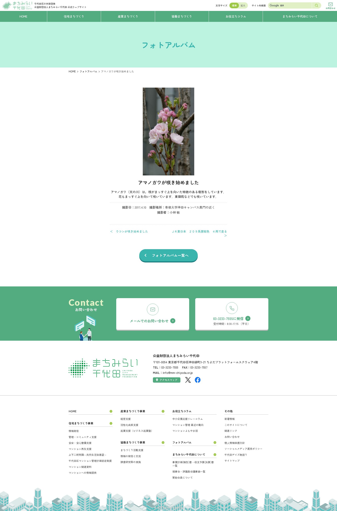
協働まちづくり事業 (133, 442)
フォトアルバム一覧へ (170, 255)
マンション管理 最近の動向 (188, 425)
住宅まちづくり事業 (81, 423)
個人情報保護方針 (234, 443)
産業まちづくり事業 (133, 411)
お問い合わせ (232, 437)
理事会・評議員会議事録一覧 (188, 471)
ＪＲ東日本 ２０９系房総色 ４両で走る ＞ (199, 233)
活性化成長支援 (129, 425)
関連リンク (230, 431)
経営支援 (126, 419)
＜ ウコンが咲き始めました (129, 231)
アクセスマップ (168, 380)
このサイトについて (235, 425)
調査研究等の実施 (131, 462)
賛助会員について (182, 477)
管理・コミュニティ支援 (83, 437)
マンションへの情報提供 (83, 473)
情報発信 (74, 431)
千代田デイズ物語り (235, 455)
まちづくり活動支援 (132, 450)
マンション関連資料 (80, 467)
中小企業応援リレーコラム (187, 419)
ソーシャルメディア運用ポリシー (243, 449)
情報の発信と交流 (131, 456)
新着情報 (229, 419)
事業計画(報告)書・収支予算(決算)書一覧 (193, 463)
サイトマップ (232, 460)
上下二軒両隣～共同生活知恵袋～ (88, 455)
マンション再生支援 (80, 449)
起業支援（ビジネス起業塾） (137, 431)
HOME (72, 71)
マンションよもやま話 (185, 431)
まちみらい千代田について (188, 454)
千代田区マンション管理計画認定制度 (90, 461)
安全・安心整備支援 (80, 443)
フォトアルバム (88, 71)
